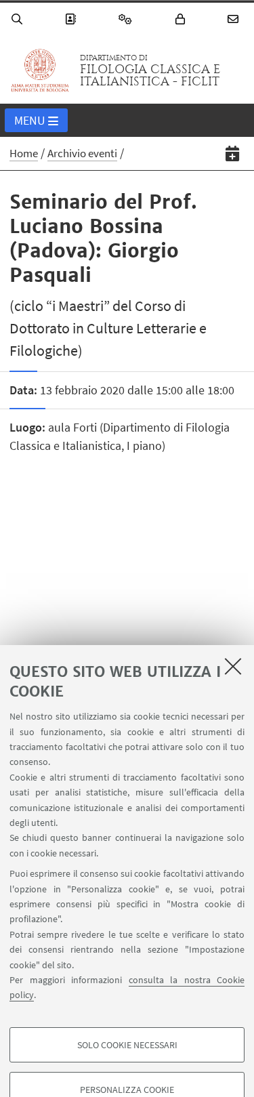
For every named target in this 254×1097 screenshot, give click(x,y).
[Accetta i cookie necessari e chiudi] (233, 666)
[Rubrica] (72, 19)
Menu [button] (29, 120)
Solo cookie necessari (127, 1045)
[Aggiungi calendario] (233, 153)
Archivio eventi (82, 153)
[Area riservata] (182, 19)
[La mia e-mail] (235, 19)
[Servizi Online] (127, 19)
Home (23, 153)
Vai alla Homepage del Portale (39, 70)
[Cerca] (19, 19)
